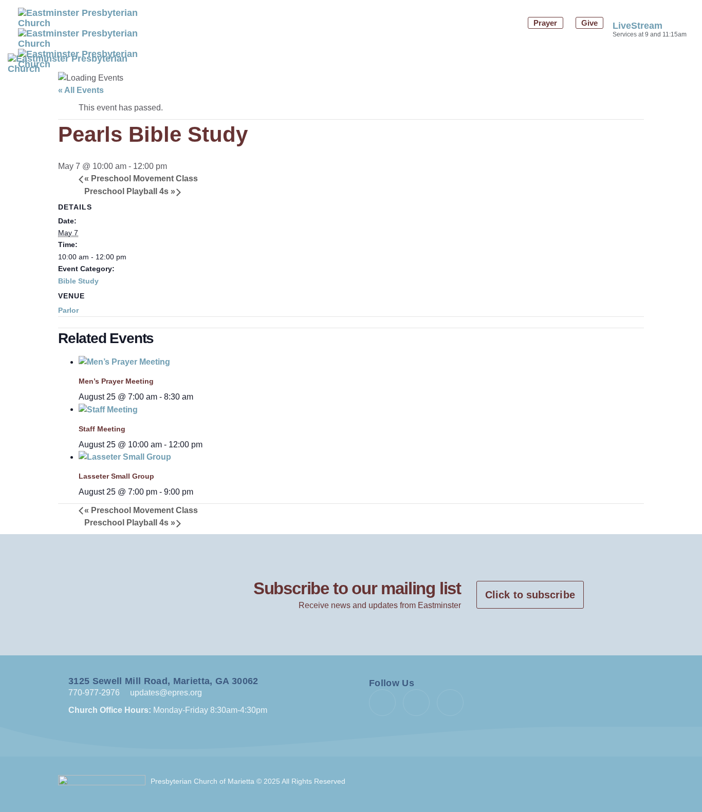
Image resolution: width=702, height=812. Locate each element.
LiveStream (637, 26)
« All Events (81, 90)
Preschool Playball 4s (129, 191)
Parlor (68, 310)
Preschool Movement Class (141, 178)
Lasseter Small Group (116, 476)
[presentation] (124, 361)
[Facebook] (382, 702)
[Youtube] (416, 702)
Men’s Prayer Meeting (116, 381)
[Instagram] (450, 702)
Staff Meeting (102, 429)
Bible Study (78, 281)
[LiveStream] (619, 6)
